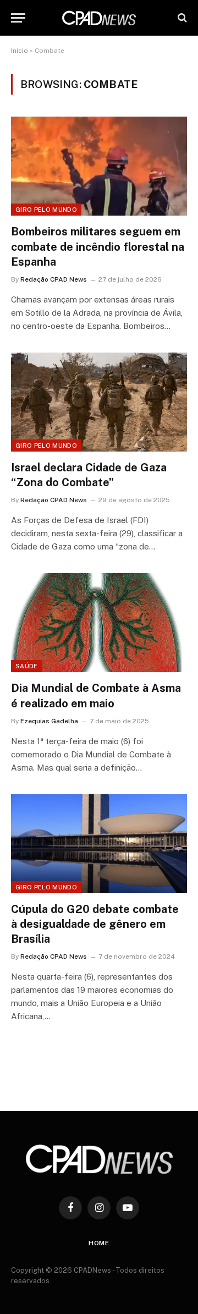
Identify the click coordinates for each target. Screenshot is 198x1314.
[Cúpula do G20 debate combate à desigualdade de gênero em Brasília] (99, 843)
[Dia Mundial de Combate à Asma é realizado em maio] (99, 622)
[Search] (181, 18)
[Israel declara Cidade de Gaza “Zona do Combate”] (99, 402)
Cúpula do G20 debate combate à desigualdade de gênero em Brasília (95, 924)
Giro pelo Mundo (46, 209)
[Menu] (18, 18)
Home (99, 1243)
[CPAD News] (99, 18)
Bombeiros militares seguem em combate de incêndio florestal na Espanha (97, 246)
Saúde (26, 666)
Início (19, 50)
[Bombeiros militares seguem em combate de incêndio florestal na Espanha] (99, 166)
